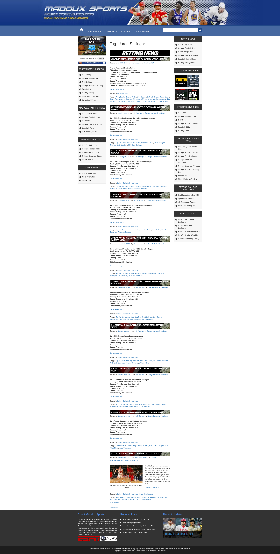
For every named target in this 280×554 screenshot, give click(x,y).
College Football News (187, 48)
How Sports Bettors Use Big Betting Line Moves (139, 526)
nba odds (120, 101)
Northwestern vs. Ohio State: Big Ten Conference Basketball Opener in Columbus (140, 283)
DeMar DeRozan (153, 97)
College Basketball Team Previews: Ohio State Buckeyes (135, 454)
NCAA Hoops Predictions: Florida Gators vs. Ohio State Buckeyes (138, 412)
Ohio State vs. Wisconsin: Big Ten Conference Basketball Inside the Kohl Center (139, 195)
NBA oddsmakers (130, 101)
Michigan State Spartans (118, 145)
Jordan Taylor (146, 186)
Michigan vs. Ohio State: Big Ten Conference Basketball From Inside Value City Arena (139, 239)
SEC (166, 446)
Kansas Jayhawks (162, 361)
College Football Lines (187, 116)
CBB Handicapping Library (188, 239)
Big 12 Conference (122, 361)
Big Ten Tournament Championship (128, 143)
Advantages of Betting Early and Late (136, 519)
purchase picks (95, 31)
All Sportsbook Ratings (187, 202)
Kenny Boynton (143, 446)
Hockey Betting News (186, 63)
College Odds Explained (187, 156)
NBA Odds (182, 120)
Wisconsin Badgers (140, 188)
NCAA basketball (153, 497)
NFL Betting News (185, 45)
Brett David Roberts (141, 457)
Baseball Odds (184, 127)
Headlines (147, 63)
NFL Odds (182, 113)
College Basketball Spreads (189, 166)
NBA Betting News (185, 52)
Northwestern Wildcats (118, 319)
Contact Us (86, 180)
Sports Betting (141, 31)
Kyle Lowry (136, 99)
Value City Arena (116, 188)
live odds (125, 31)
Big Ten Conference (123, 186)
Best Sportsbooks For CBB (188, 195)
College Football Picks (91, 117)
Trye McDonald (146, 499)
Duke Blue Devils (144, 404)
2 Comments (114, 503)
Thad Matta (146, 406)
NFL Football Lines (89, 145)
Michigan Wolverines (149, 273)
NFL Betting (86, 75)
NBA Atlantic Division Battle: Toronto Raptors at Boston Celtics (139, 59)
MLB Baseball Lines (90, 160)
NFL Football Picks (89, 114)
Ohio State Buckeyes (135, 145)
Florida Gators (121, 446)
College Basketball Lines (92, 156)
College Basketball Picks (92, 124)
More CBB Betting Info (186, 206)
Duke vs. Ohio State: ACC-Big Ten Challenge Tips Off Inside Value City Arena (139, 370)
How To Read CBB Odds (188, 235)
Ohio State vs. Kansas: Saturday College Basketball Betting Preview (137, 326)
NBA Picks (86, 121)
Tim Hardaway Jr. (124, 276)
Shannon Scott (135, 499)
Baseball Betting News (187, 59)
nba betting (148, 99)
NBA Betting (87, 82)
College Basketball (151, 113)
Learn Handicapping (90, 173)
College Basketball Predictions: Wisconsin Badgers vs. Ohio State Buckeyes (139, 152)
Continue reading (117, 89)
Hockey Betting (88, 93)
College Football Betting (91, 78)
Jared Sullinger (126, 99)
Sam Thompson (123, 499)
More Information (88, 177)
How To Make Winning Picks (189, 232)
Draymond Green (147, 143)
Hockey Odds (183, 131)
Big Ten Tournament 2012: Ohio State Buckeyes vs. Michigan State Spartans (138, 108)
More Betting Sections (90, 96)
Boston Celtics (131, 97)
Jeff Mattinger (137, 113)
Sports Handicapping (132, 460)
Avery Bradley (120, 97)
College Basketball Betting (92, 86)
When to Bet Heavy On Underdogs (135, 532)
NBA (152, 63)
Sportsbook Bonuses (90, 100)
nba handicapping (159, 99)
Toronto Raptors (162, 101)
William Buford (128, 188)
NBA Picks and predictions (146, 101)
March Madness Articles (187, 179)
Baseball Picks (88, 128)
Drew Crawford (136, 317)
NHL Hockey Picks (89, 132)
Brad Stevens (141, 97)
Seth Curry (137, 406)
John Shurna (157, 317)
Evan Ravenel (131, 497)
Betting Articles (184, 175)
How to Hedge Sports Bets (132, 522)
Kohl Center (156, 230)
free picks (112, 31)
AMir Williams (120, 497)
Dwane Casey (164, 97)
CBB (136, 404)
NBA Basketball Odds (90, 152)
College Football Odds (91, 149)
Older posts (114, 508)
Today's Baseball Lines (179, 533)
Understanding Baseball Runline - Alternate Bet (139, 529)
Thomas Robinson (132, 363)
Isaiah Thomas (115, 99)
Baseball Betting (88, 89)
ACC (117, 404)
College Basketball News (188, 55)
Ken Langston (136, 63)
